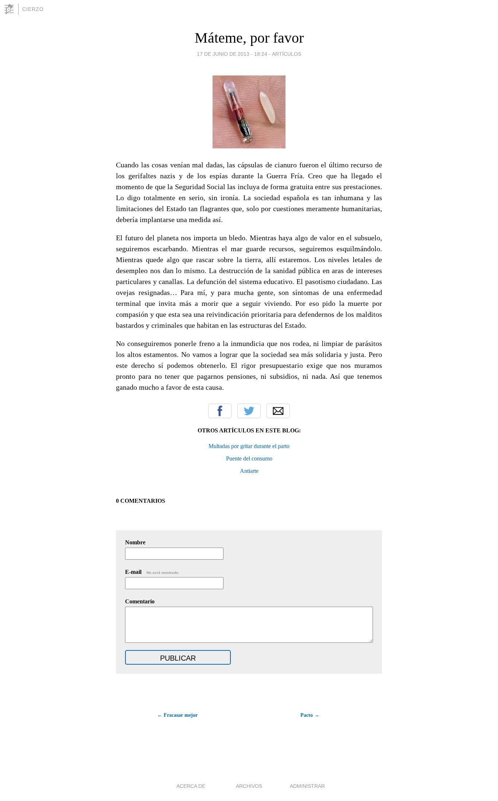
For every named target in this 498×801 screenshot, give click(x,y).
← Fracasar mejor (177, 715)
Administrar (307, 786)
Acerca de (190, 786)
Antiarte (249, 471)
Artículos (286, 54)
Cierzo (33, 9)
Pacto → (309, 715)
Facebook (220, 411)
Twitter (249, 411)
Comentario (140, 601)
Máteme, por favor (249, 38)
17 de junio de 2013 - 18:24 (232, 54)
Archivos (249, 786)
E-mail (152, 572)
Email (278, 411)
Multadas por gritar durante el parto (249, 446)
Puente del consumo (249, 458)
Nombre (135, 542)
